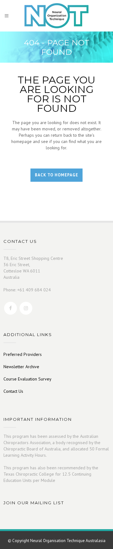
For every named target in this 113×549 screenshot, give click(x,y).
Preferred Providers (22, 354)
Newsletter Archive (21, 366)
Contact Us (13, 391)
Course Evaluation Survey (27, 379)
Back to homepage (56, 175)
